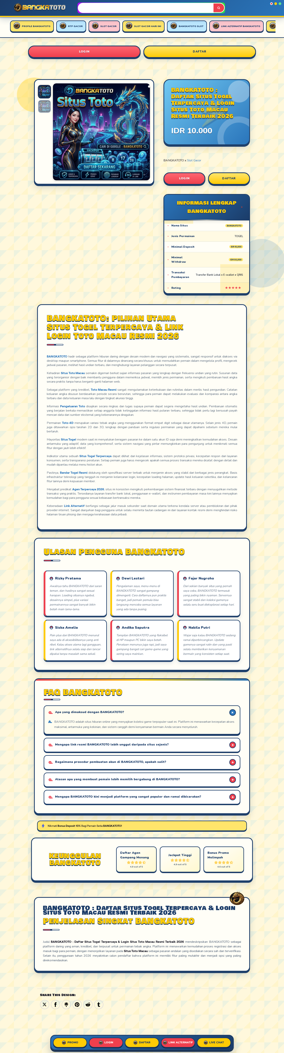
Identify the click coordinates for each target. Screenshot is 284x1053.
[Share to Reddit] (88, 1004)
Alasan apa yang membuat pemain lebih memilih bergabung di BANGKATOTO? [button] (117, 779)
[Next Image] (147, 132)
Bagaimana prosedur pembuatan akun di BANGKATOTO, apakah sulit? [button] (110, 762)
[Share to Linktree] (66, 1004)
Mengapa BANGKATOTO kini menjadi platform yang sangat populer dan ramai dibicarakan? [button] (128, 797)
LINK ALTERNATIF (180, 1042)
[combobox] (146, 7)
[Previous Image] (56, 132)
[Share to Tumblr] (98, 1004)
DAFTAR (199, 51)
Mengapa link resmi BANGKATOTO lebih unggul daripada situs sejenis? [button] (112, 744)
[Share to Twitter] (44, 1004)
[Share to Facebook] (55, 1004)
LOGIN (84, 51)
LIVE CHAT (216, 1042)
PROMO (72, 1042)
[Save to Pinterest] (77, 1004)
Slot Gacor (194, 160)
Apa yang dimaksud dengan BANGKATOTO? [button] (89, 712)
